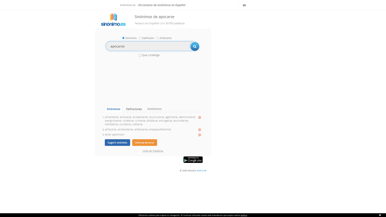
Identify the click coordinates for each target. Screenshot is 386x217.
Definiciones (134, 109)
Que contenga (150, 55)
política (244, 215)
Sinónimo (131, 38)
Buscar (194, 46)
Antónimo (166, 38)
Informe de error (144, 142)
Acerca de (201, 170)
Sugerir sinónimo (117, 142)
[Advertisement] (153, 82)
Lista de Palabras (153, 151)
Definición (148, 38)
